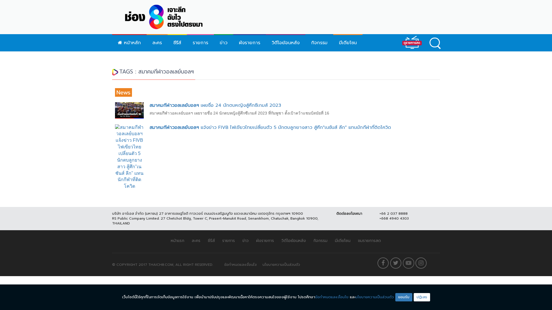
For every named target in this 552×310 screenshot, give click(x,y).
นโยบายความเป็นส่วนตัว (281, 264)
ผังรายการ (249, 42)
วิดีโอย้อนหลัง (286, 42)
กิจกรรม (319, 42)
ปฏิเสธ (422, 297)
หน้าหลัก (131, 42)
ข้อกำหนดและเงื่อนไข (240, 264)
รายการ (200, 42)
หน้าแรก (177, 241)
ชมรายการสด (369, 241)
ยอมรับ (403, 297)
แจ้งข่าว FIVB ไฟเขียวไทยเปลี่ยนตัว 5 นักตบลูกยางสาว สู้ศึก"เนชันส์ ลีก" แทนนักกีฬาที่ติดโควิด (270, 127)
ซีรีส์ (177, 42)
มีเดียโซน (348, 42)
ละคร (157, 42)
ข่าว (223, 42)
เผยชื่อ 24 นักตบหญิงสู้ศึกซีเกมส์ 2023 (215, 105)
